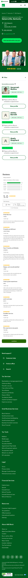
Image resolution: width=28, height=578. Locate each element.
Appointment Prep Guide (9, 446)
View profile (14, 106)
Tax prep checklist (7, 443)
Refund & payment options (9, 448)
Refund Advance (6, 496)
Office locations (6, 513)
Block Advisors (6, 413)
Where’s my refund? (7, 452)
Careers (4, 533)
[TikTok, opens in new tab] (3, 557)
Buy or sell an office (7, 536)
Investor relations (7, 543)
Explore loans (5, 485)
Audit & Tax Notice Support (9, 399)
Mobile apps (5, 439)
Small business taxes (8, 415)
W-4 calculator (6, 455)
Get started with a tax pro (12, 40)
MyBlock (4, 436)
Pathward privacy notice (9, 473)
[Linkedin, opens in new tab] (21, 557)
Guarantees (5, 547)
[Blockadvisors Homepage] (14, 1)
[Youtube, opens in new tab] (16, 557)
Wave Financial (6, 425)
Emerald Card (6, 489)
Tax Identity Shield (7, 397)
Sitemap (4, 517)
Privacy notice (6, 469)
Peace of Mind (6, 395)
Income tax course (7, 538)
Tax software (5, 390)
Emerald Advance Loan (8, 494)
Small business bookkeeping (10, 418)
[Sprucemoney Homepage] (23, 1)
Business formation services (10, 422)
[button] (21, 5)
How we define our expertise (8, 83)
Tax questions (6, 510)
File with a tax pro (7, 385)
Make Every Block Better (8, 531)
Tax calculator (6, 441)
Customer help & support (9, 508)
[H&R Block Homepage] (4, 1)
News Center (5, 540)
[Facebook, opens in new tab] (8, 557)
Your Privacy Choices (19, 574)
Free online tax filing (7, 388)
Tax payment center (7, 450)
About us (4, 529)
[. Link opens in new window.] (7, 574)
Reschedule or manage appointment (12, 381)
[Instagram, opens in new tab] (12, 557)
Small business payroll (8, 420)
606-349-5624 (8, 30)
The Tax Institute (6, 545)
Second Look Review (8, 392)
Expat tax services (7, 402)
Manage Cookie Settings (9, 471)
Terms (3, 466)
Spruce (4, 487)
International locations (8, 515)
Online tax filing (6, 383)
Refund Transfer (6, 492)
